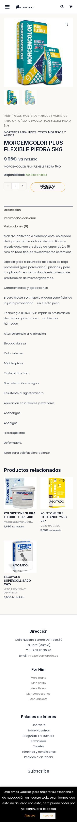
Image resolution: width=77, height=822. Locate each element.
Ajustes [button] (29, 815)
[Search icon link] (62, 7)
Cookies (38, 746)
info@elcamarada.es (43, 656)
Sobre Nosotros (38, 730)
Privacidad (38, 741)
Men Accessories (38, 694)
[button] (66, 24)
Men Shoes (38, 688)
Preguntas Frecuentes (38, 736)
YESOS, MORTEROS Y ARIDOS (31, 116)
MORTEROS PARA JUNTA (20, 132)
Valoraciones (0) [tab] (16, 226)
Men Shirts (38, 683)
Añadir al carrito (47, 187)
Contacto (39, 725)
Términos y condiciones (39, 752)
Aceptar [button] (48, 815)
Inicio (7, 116)
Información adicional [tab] (20, 218)
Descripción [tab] (12, 210)
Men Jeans (38, 678)
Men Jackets (39, 699)
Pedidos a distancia (38, 757)
